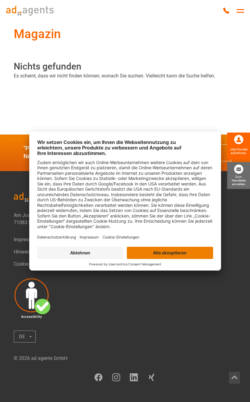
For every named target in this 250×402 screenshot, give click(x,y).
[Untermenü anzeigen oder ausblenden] (25, 337)
